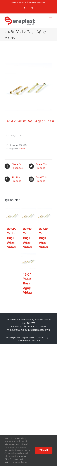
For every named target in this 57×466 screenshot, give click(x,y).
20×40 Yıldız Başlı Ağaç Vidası (43, 238)
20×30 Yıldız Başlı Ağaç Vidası (27, 238)
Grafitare (36, 340)
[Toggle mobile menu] (50, 18)
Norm (22, 148)
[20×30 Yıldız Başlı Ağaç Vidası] (28, 215)
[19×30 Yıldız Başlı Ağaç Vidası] (28, 261)
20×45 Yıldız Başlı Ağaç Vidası (11, 238)
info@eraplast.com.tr (37, 2)
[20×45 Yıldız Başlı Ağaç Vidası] (12, 215)
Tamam (43, 450)
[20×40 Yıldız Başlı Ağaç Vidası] (44, 215)
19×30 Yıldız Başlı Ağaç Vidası (27, 283)
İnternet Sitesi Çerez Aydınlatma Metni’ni (15, 459)
